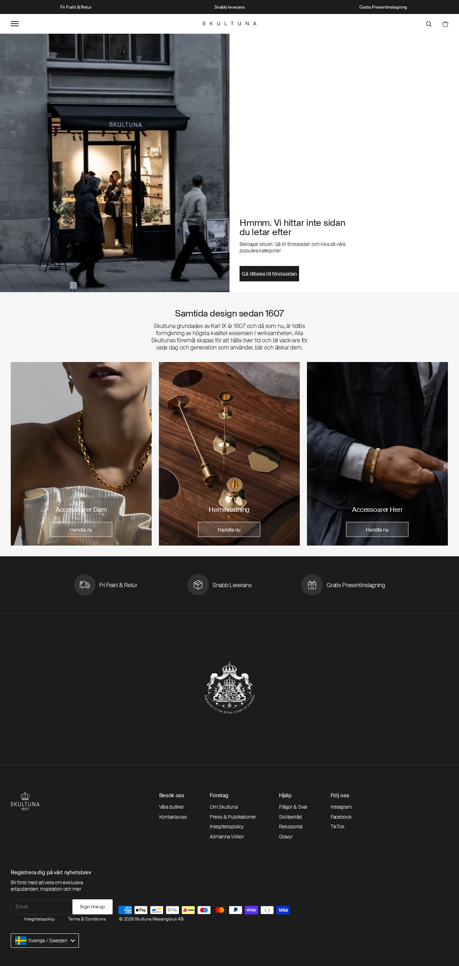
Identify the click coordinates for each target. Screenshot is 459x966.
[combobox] (45, 940)
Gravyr (286, 836)
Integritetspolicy (227, 826)
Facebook (341, 817)
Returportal (290, 826)
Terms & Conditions (87, 919)
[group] (81, 454)
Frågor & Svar (293, 807)
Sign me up (92, 907)
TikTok (338, 826)
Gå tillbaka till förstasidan (269, 274)
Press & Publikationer (233, 817)
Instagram (341, 807)
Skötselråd (290, 817)
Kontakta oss (173, 817)
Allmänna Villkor (227, 836)
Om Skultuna (223, 807)
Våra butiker (171, 807)
